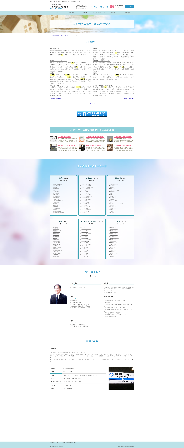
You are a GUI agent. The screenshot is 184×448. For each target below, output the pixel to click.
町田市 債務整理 (114, 245)
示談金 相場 (84, 190)
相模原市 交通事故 (114, 227)
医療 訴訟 (84, 248)
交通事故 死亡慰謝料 (86, 194)
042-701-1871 (101, 6)
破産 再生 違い (113, 200)
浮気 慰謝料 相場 (56, 241)
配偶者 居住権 (56, 199)
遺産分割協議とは (54, 49)
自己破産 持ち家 (114, 205)
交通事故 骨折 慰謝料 (86, 203)
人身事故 (52, 73)
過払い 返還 (113, 209)
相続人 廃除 (55, 194)
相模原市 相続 (113, 251)
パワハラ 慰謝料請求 (86, 239)
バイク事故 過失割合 (86, 209)
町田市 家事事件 (114, 235)
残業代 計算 (84, 251)
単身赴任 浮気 (56, 239)
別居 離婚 (55, 245)
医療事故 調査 (85, 253)
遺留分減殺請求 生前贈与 (58, 212)
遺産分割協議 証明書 (57, 184)
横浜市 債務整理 (114, 253)
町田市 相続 (113, 244)
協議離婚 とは (56, 235)
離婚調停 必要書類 (57, 253)
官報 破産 (112, 188)
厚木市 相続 (113, 241)
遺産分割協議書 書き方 (58, 211)
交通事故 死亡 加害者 (86, 185)
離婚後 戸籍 (55, 248)
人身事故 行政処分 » (129, 98)
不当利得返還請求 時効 (58, 200)
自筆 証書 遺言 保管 (57, 202)
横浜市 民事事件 (114, 247)
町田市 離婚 (113, 233)
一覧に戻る (92, 103)
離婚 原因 (55, 238)
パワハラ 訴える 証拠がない (88, 233)
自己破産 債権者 (114, 196)
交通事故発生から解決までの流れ (101, 61)
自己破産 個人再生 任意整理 (116, 203)
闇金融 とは (113, 211)
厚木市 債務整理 (114, 236)
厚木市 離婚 (113, 254)
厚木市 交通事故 (114, 229)
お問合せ (131, 6)
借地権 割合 (84, 227)
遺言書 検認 (55, 205)
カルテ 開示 (84, 236)
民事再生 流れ (113, 191)
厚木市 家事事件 (114, 248)
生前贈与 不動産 (56, 208)
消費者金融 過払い (114, 184)
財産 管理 (55, 203)
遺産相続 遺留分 (56, 193)
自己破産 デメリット (115, 206)
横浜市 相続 (113, 239)
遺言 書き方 (55, 206)
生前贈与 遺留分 (56, 191)
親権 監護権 (55, 254)
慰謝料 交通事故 (85, 202)
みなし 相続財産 (56, 185)
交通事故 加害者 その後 (87, 196)
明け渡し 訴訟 (85, 238)
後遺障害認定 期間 (86, 206)
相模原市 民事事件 (114, 238)
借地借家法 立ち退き (86, 229)
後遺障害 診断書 (85, 211)
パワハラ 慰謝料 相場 (86, 244)
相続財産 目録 (56, 188)
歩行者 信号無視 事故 (86, 199)
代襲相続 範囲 (56, 197)
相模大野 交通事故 (114, 256)
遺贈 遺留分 (55, 187)
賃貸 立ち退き (85, 232)
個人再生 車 (113, 208)
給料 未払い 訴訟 (85, 241)
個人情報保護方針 (54, 446)
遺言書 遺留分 (56, 209)
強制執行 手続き (85, 256)
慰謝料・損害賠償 (54, 85)
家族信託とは (96, 49)
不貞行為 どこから (57, 230)
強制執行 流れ (85, 247)
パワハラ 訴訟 (85, 230)
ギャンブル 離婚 (56, 242)
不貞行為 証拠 (56, 233)
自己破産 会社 (113, 212)
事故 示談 (84, 212)
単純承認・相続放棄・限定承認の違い (102, 85)
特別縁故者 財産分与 (57, 196)
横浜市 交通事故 (114, 232)
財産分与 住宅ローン (57, 250)
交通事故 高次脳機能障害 (87, 187)
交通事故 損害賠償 (86, 188)
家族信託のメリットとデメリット (58, 61)
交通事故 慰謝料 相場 (86, 184)
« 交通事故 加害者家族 (55, 98)
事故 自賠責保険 (85, 197)
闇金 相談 (112, 194)
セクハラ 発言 (85, 250)
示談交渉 (95, 73)
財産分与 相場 (56, 236)
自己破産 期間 (113, 187)
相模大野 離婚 (113, 242)
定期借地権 (84, 254)
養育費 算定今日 (56, 244)
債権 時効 (112, 193)
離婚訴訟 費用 (56, 256)
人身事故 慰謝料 (85, 193)
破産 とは (112, 202)
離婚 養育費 (55, 227)
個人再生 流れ (113, 185)
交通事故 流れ (85, 191)
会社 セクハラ (85, 235)
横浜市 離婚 (113, 230)
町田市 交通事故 (114, 250)
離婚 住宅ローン (56, 232)
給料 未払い (84, 245)
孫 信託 (54, 190)
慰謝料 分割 (55, 251)
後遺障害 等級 (85, 208)
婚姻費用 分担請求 (57, 247)
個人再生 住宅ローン (115, 197)
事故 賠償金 (84, 205)
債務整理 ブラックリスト (116, 199)
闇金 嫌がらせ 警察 (114, 190)
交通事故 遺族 (85, 200)
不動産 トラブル (85, 242)
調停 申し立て (56, 229)
